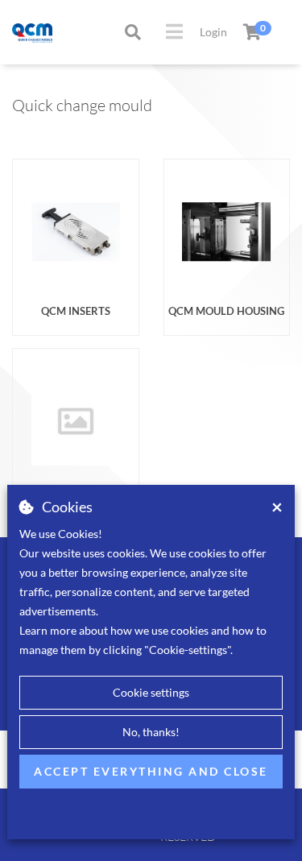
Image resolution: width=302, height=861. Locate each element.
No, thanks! (151, 732)
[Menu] (174, 31)
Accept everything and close (151, 771)
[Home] (16, 32)
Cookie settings (151, 692)
